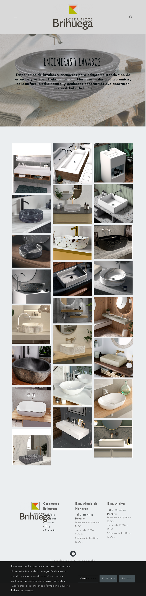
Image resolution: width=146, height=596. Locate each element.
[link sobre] (25, 511)
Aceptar (127, 578)
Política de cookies (61, 560)
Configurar (88, 578)
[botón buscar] (130, 17)
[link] (73, 17)
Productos (50, 519)
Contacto (50, 530)
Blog (47, 526)
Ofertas (49, 522)
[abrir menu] (15, 17)
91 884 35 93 (119, 510)
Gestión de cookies (85, 560)
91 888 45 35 (86, 515)
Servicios (50, 515)
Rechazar (108, 578)
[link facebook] (73, 553)
